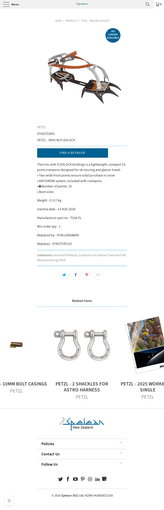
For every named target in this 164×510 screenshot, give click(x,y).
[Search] (149, 4)
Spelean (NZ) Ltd (72, 495)
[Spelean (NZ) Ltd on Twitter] (60, 480)
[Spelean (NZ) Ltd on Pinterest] (83, 480)
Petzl (62, 260)
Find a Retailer (72, 153)
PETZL (41, 127)
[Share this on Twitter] (64, 275)
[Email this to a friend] (98, 275)
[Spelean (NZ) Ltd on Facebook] (68, 480)
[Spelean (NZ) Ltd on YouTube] (75, 480)
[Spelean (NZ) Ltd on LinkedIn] (97, 480)
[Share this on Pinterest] (87, 275)
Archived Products (65, 255)
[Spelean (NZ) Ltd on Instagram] (90, 480)
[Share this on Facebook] (76, 275)
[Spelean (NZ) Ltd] (82, 4)
